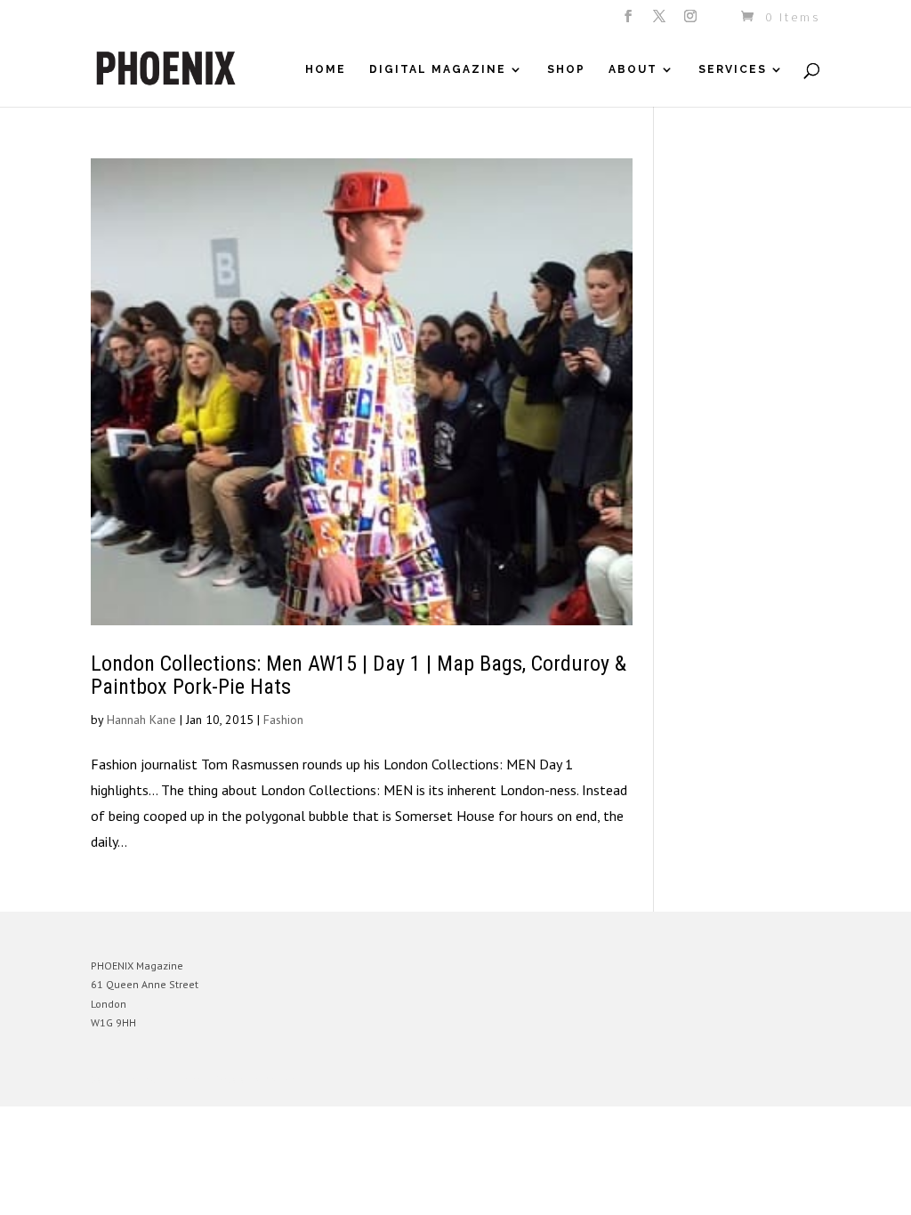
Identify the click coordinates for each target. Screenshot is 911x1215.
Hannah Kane (141, 720)
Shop (566, 69)
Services (732, 69)
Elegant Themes (173, 1079)
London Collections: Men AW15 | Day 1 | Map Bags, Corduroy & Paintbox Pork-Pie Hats (358, 675)
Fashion (283, 720)
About (633, 69)
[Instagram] (691, 21)
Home (325, 69)
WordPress (284, 1079)
